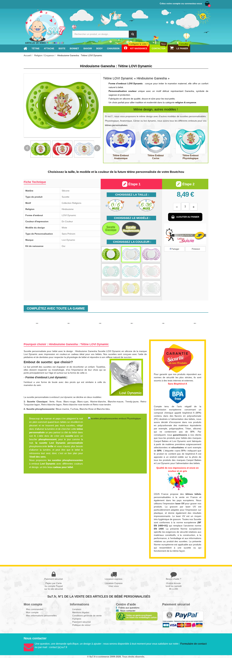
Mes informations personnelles (41, 615)
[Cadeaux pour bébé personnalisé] (45, 27)
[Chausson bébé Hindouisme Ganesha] (37, 319)
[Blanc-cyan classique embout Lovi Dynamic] (131, 254)
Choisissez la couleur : (132, 241)
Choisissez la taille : (132, 194)
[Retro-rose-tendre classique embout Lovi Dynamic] (110, 288)
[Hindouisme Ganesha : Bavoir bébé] (163, 319)
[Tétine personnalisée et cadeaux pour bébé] (25, 48)
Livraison (76, 609)
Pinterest (195, 249)
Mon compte (32, 612)
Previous (27, 148)
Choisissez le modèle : (132, 218)
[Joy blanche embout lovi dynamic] (151, 288)
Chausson (113, 48)
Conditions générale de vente (87, 615)
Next (97, 148)
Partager (175, 249)
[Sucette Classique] (111, 228)
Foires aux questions (129, 607)
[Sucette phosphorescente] (131, 229)
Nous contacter (127, 610)
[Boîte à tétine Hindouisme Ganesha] (68, 319)
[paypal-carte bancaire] (183, 620)
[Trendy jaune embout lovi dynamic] (131, 288)
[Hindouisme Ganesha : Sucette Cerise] (155, 141)
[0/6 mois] (116, 205)
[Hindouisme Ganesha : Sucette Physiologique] (190, 141)
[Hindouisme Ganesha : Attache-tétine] (194, 319)
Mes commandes (34, 609)
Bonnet (74, 48)
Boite (62, 48)
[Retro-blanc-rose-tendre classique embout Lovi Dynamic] (151, 271)
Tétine (35, 48)
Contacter (159, 48)
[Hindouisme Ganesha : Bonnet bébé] (131, 319)
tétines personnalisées (116, 125)
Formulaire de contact (193, 643)
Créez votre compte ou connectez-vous (181, 3)
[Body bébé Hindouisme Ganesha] (100, 319)
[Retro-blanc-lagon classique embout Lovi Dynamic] (131, 271)
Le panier (182, 48)
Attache (49, 48)
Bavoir (87, 48)
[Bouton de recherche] (133, 34)
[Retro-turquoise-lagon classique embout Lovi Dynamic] (110, 271)
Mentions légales (80, 612)
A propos (76, 618)
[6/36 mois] (146, 205)
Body (99, 48)
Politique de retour (81, 625)
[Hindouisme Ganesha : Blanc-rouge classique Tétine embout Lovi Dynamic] (62, 149)
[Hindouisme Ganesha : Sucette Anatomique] (121, 141)
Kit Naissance (138, 48)
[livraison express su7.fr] (185, 233)
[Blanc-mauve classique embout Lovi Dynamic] (151, 254)
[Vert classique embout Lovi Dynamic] (110, 254)
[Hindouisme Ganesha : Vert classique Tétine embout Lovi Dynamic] (40, 149)
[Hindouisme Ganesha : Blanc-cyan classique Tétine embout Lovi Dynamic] (84, 149)
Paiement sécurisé (81, 622)
